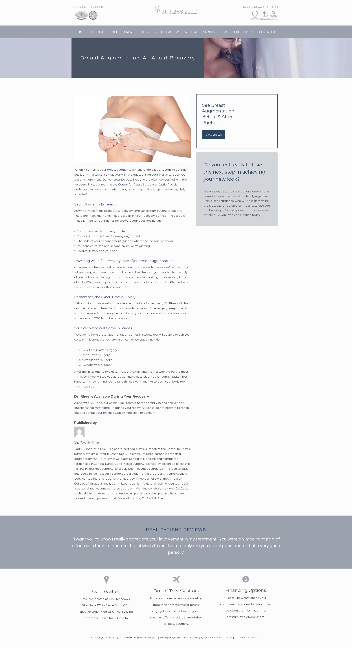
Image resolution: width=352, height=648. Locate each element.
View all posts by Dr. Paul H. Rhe (140, 498)
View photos (214, 134)
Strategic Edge (167, 637)
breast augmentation (122, 169)
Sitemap (256, 637)
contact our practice (100, 412)
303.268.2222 (178, 11)
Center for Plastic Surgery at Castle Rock (146, 184)
